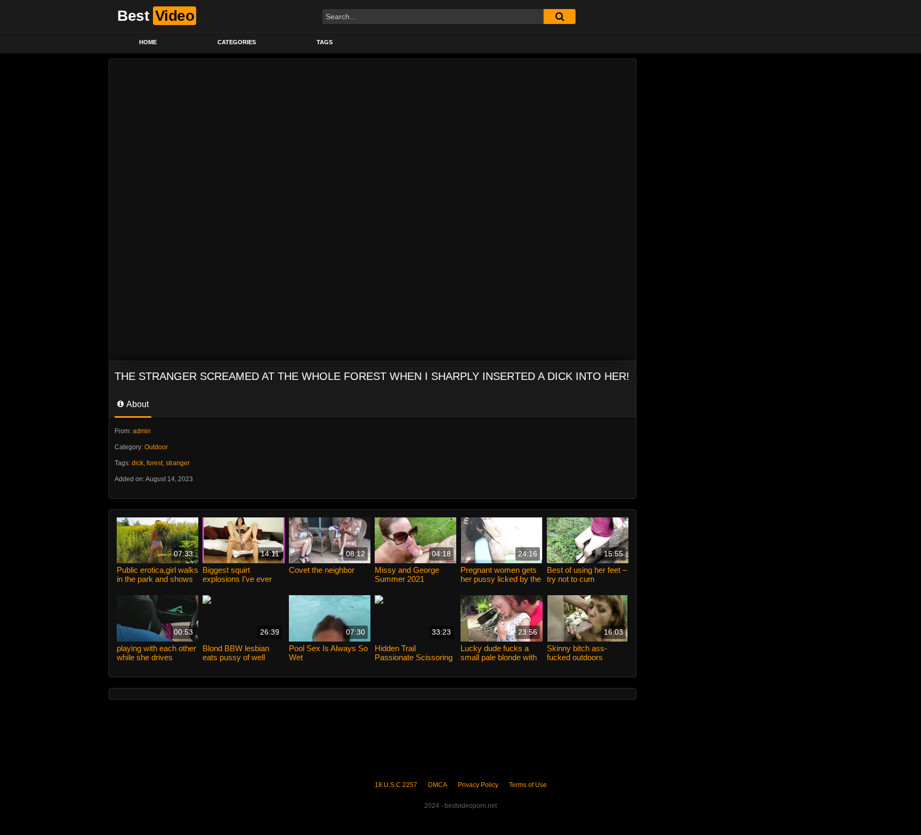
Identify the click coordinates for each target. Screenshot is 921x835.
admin (142, 431)
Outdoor (156, 447)
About (137, 404)
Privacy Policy (478, 785)
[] (560, 16)
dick (137, 463)
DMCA (437, 785)
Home (148, 42)
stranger (178, 463)
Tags (325, 42)
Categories (236, 42)
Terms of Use (528, 785)
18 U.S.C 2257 (396, 785)
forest (155, 463)
